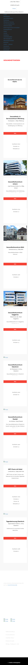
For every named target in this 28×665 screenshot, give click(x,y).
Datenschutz (7, 48)
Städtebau (6, 35)
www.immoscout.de (12, 585)
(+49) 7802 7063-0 (14, 1)
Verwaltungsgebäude (9, 24)
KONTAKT (6, 42)
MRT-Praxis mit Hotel (15, 469)
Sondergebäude (8, 29)
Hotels (5, 31)
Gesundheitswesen (8, 18)
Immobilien (9, 598)
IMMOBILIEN (7, 16)
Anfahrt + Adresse (8, 44)
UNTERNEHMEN (8, 36)
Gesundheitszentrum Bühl (15, 247)
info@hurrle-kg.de (14, 5)
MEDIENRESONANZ (9, 40)
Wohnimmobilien (8, 25)
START (5, 14)
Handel (5, 33)
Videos (14, 8)
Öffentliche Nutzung (9, 22)
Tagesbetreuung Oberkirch (15, 521)
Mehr (15, 133)
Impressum (6, 46)
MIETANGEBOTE (8, 38)
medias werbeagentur (14, 662)
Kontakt (8, 600)
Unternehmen (9, 595)
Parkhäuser (6, 20)
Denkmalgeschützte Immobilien (12, 27)
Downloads (6, 49)
